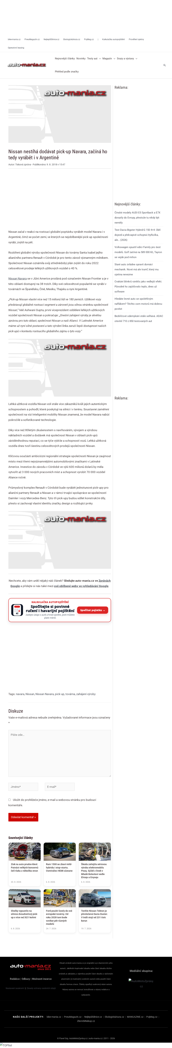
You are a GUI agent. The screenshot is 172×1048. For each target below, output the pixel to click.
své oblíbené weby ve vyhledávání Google (81, 586)
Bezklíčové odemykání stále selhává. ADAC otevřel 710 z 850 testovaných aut (139, 319)
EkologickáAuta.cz (114, 1016)
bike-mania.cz (54, 1016)
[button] (99, 58)
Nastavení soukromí (15, 988)
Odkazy (26, 978)
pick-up (59, 694)
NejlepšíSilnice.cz (93, 1016)
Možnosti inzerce (42, 978)
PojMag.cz (151, 1016)
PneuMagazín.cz (72, 1016)
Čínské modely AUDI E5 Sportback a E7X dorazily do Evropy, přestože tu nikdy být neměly (137, 217)
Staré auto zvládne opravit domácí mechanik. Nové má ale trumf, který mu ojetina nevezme (137, 269)
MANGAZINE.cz (135, 1016)
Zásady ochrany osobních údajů (41, 988)
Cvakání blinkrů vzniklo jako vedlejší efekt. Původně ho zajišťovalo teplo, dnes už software (138, 286)
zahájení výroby (86, 694)
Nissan (30, 694)
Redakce (15, 978)
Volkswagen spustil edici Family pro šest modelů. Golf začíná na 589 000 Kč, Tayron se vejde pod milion (138, 252)
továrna (70, 694)
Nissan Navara (44, 694)
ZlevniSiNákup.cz (86, 1021)
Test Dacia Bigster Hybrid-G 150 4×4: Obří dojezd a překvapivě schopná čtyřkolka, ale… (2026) (138, 234)
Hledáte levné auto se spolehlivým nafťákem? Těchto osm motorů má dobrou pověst (138, 303)
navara (20, 694)
